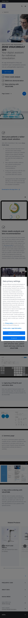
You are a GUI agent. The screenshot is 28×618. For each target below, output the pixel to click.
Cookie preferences (14, 333)
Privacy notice (9, 323)
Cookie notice (7, 328)
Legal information (16, 328)
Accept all (14, 338)
